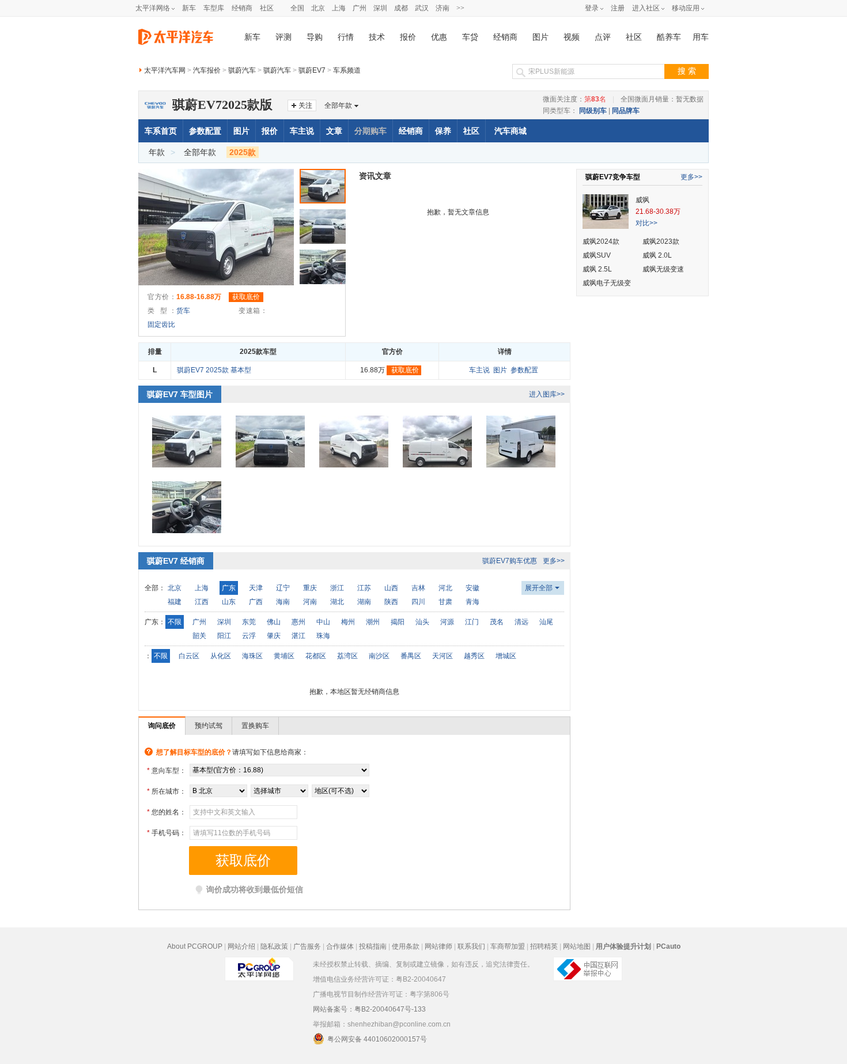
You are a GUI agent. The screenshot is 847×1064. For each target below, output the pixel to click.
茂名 (497, 622)
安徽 (472, 588)
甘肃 (445, 602)
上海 (339, 8)
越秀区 (474, 656)
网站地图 (577, 946)
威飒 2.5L (597, 269)
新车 (189, 8)
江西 (202, 602)
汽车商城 (510, 130)
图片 (540, 37)
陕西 (391, 602)
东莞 (249, 622)
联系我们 (471, 946)
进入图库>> (547, 394)
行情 (346, 37)
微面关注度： (574, 99)
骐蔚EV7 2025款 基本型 (214, 370)
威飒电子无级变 (607, 283)
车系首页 (161, 130)
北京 (318, 8)
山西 (391, 588)
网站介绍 (241, 946)
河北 (445, 588)
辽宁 (283, 588)
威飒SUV (597, 255)
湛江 (298, 636)
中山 (323, 622)
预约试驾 (208, 726)
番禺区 (410, 656)
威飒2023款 (660, 241)
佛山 (274, 622)
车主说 (302, 130)
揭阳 (397, 622)
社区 (267, 8)
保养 (443, 130)
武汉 (422, 8)
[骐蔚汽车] (155, 100)
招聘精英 (544, 946)
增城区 (506, 656)
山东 (229, 602)
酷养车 (669, 37)
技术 (377, 37)
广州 (359, 8)
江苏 (364, 588)
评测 (283, 37)
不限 (174, 622)
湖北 (337, 602)
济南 (442, 8)
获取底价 (246, 297)
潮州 (373, 622)
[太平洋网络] (259, 964)
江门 (472, 622)
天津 (256, 588)
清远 (521, 622)
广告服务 (307, 946)
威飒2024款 (601, 241)
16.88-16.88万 (198, 297)
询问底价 (162, 726)
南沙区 (379, 656)
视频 (572, 37)
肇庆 (274, 636)
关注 (305, 105)
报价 (408, 37)
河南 (310, 602)
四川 (418, 602)
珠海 (323, 636)
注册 (618, 8)
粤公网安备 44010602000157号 (377, 1039)
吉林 (418, 588)
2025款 (242, 152)
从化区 (220, 656)
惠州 (298, 622)
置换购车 (255, 726)
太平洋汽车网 (165, 70)
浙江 (337, 588)
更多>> (554, 561)
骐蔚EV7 (312, 70)
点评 (603, 37)
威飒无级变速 (663, 269)
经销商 (242, 8)
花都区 (315, 656)
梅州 (348, 622)
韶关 (199, 636)
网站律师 (438, 946)
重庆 (310, 588)
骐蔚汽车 (242, 70)
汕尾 (546, 622)
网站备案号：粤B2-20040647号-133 (369, 1009)
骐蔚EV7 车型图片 (180, 394)
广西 (256, 602)
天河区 (442, 656)
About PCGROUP (194, 946)
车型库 (213, 8)
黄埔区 (284, 656)
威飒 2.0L (657, 255)
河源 (447, 622)
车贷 (470, 37)
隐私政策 (274, 946)
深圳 (380, 8)
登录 (592, 8)
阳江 (224, 636)
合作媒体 (340, 946)
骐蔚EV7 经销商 (176, 560)
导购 (315, 37)
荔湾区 (347, 656)
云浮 (249, 636)
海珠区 (252, 656)
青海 (472, 602)
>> (460, 8)
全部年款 (338, 105)
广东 (229, 588)
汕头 (422, 622)
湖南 (364, 602)
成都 (401, 8)
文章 (334, 130)
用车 (701, 37)
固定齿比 (161, 324)
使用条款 (405, 946)
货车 (183, 311)
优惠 (439, 37)
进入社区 (646, 8)
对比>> (646, 223)
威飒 (642, 200)
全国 (297, 8)
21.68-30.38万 (658, 211)
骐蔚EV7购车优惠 (509, 561)
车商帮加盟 (507, 946)
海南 (283, 602)
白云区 (189, 656)
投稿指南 (373, 946)
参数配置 (205, 130)
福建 (174, 602)
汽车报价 (207, 70)
